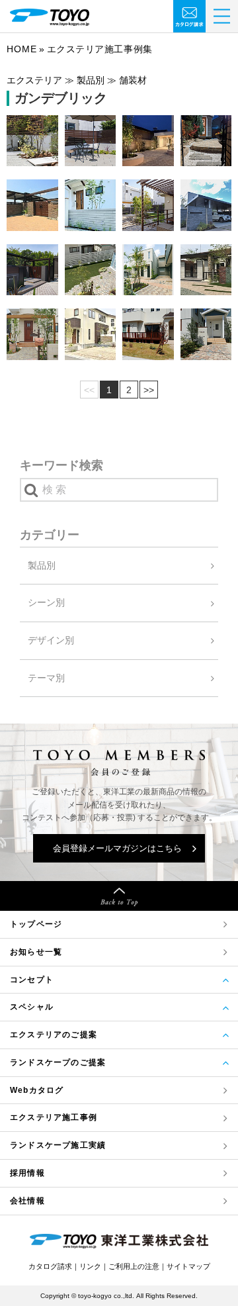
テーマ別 (46, 678)
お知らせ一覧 (36, 951)
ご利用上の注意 (133, 1266)
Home (22, 49)
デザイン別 (51, 640)
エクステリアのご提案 (53, 1034)
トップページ (36, 924)
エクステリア (53, 1117)
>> (148, 390)
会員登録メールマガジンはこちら (117, 848)
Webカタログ (36, 1090)
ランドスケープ (58, 1145)
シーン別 (46, 602)
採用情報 (27, 1173)
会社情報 (27, 1200)
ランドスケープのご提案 (58, 1062)
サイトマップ (188, 1266)
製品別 (42, 565)
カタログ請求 (50, 1266)
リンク (90, 1266)
